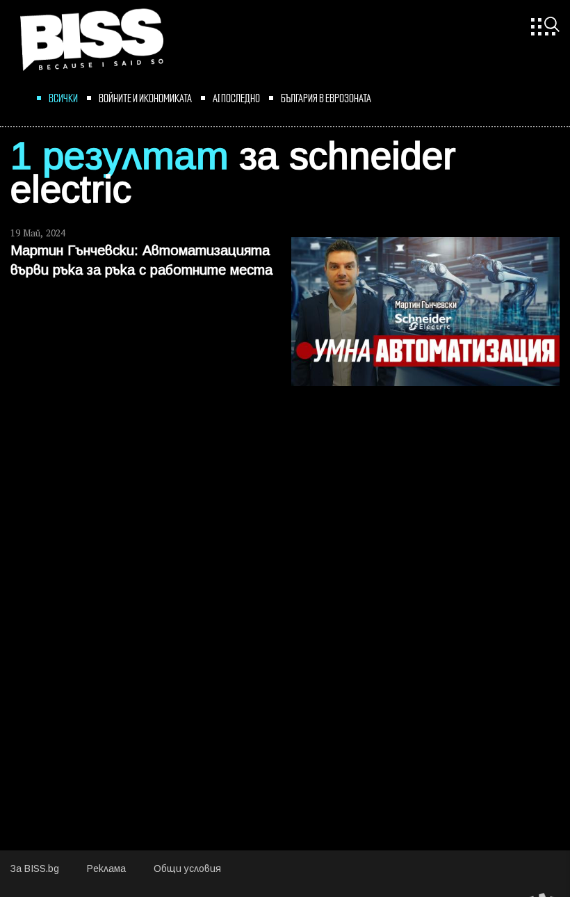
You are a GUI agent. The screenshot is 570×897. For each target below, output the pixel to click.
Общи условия (187, 869)
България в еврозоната (326, 97)
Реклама (106, 869)
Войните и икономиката (145, 97)
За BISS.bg (34, 869)
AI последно (236, 97)
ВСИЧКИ (63, 97)
